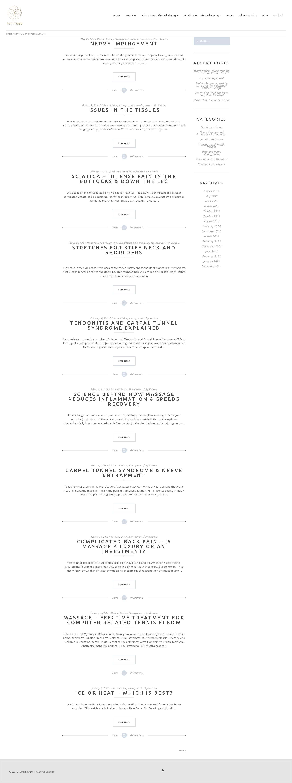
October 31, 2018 (90, 105)
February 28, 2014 (99, 171)
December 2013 (211, 231)
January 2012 (211, 261)
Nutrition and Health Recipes (212, 146)
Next (181, 751)
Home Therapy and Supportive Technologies (109, 243)
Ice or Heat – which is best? (124, 692)
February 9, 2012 (99, 389)
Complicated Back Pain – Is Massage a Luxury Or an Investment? (124, 546)
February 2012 (212, 256)
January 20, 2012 (99, 613)
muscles (139, 105)
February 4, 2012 (99, 465)
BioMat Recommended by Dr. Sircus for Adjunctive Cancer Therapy (212, 85)
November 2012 (212, 246)
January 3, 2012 (99, 688)
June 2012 (211, 251)
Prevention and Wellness (211, 159)
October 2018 (211, 211)
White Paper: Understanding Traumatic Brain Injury (211, 72)
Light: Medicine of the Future (212, 100)
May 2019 (211, 196)
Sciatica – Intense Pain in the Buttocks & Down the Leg (124, 179)
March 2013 (211, 236)
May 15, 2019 (87, 39)
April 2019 (211, 201)
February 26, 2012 (99, 318)
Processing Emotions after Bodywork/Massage (211, 94)
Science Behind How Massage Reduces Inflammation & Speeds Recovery (124, 399)
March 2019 (211, 206)
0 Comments (136, 90)
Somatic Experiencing (141, 39)
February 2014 (212, 226)
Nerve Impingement (124, 43)
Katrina (163, 39)
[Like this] (124, 90)
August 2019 (211, 191)
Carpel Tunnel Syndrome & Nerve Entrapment (124, 472)
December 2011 (211, 266)
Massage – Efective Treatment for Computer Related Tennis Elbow (124, 620)
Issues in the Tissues (124, 110)
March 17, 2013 (76, 243)
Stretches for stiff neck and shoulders (124, 250)
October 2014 (211, 216)
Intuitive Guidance (211, 139)
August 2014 (211, 221)
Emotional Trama (211, 127)
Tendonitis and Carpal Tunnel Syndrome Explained (124, 325)
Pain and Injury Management (112, 39)
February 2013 (212, 241)
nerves (148, 105)
